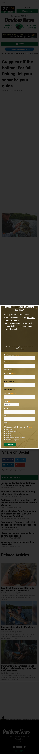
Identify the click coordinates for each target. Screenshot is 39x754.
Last (5, 423)
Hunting (8, 435)
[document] (19, 377)
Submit (10, 444)
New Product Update (12, 440)
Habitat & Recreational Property (15, 437)
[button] (36, 308)
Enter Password (9, 381)
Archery (8, 433)
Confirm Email (8, 369)
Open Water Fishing (12, 431)
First (5, 415)
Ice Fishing (9, 429)
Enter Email (7, 362)
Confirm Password (9, 389)
